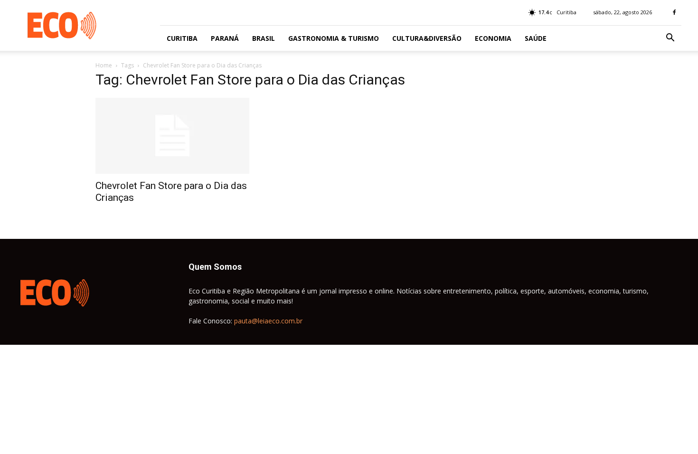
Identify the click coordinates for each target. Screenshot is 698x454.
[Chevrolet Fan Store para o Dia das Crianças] (172, 136)
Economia (493, 38)
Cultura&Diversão (427, 38)
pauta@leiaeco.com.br (268, 320)
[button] (670, 38)
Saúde (536, 38)
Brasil (263, 38)
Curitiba (182, 38)
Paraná (225, 38)
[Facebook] (674, 12)
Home (103, 65)
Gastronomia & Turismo (333, 38)
